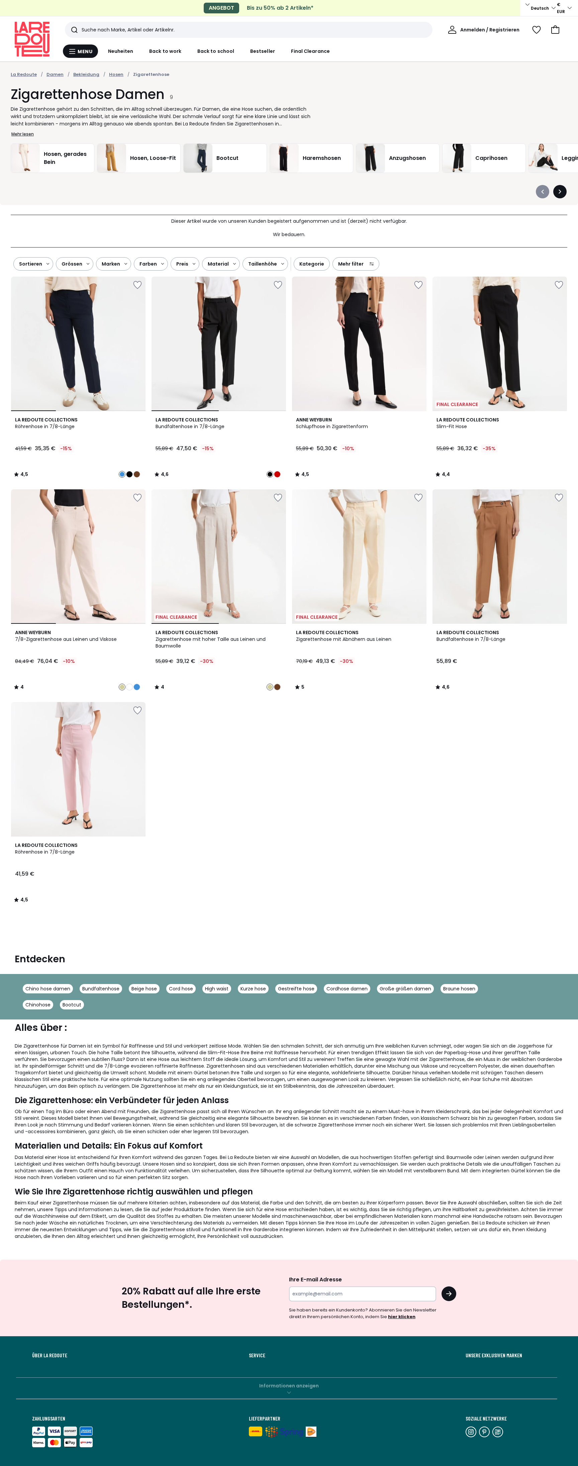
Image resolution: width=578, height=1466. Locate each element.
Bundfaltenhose (100, 988)
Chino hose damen (47, 988)
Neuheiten (120, 51)
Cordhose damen (347, 988)
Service (257, 1355)
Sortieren (30, 264)
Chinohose (38, 1004)
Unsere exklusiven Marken (494, 1355)
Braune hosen (459, 988)
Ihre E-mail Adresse (315, 1279)
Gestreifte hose (296, 988)
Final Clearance (310, 51)
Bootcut (72, 1004)
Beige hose (144, 988)
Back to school (215, 51)
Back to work (165, 51)
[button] (555, 30)
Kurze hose (253, 988)
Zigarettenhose (151, 74)
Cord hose (181, 988)
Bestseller (262, 51)
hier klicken (401, 1316)
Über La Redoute (49, 1355)
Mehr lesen (22, 134)
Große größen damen (405, 988)
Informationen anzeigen (289, 1385)
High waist (216, 988)
